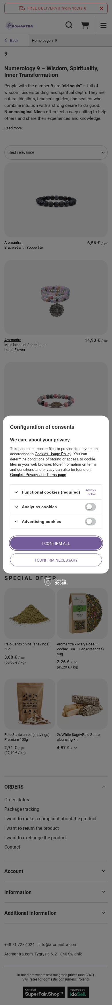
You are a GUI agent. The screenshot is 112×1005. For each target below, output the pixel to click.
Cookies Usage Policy (53, 454)
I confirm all (56, 543)
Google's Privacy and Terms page (38, 475)
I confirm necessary (56, 560)
